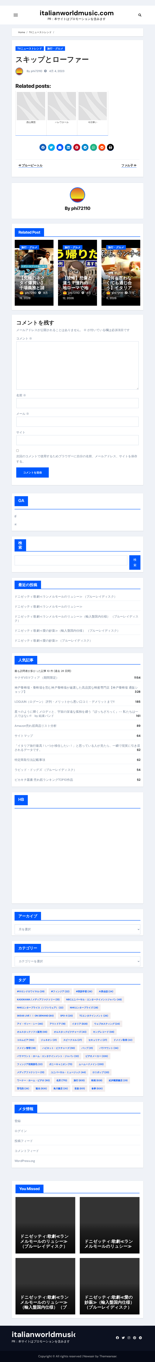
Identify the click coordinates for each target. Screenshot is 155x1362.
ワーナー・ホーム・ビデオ (33, 1080)
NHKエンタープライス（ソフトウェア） (40, 1007)
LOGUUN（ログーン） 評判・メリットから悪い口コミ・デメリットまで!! (65, 702)
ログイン (21, 1131)
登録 (18, 1121)
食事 (97, 1088)
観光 (41, 1088)
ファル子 (127, 165)
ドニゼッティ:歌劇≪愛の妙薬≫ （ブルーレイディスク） (53, 641)
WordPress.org (25, 1161)
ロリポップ (100, 1072)
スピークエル (72, 1039)
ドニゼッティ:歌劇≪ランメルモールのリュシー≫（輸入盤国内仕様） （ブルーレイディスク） (44, 1304)
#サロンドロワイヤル (30, 991)
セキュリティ (97, 1039)
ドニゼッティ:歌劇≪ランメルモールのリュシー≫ (49, 606)
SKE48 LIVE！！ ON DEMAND (35, 1015)
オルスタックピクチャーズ (70, 1031)
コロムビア (25, 1039)
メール (22, 414)
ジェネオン (49, 1039)
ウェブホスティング (107, 1023)
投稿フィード (24, 1141)
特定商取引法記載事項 (30, 760)
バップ (87, 1048)
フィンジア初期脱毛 (30, 1064)
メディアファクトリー (30, 1072)
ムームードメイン (91, 1064)
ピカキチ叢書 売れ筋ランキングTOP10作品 (44, 780)
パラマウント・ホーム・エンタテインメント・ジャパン (48, 1056)
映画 (96, 1080)
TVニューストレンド (29, 48)
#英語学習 (84, 991)
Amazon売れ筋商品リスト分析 (36, 726)
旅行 (79, 1080)
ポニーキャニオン (60, 1064)
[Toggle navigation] (16, 15)
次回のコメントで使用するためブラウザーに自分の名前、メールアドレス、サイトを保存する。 (76, 458)
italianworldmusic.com (77, 13)
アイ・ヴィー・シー (30, 1023)
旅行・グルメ (55, 48)
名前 (21, 395)
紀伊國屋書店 (118, 1080)
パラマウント (108, 1048)
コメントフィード (27, 1151)
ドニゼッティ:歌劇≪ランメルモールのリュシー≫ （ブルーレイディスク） (66, 597)
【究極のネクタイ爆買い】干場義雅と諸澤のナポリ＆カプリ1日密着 (34, 287)
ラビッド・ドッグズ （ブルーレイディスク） (46, 770)
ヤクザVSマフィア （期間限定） (37, 678)
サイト (20, 432)
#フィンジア (60, 991)
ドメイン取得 (123, 1039)
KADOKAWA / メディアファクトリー (38, 999)
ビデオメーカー (96, 1056)
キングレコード (103, 1031)
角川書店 (60, 1088)
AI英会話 (106, 991)
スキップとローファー (52, 59)
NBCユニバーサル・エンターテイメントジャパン (94, 999)
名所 (61, 1080)
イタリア (80, 1023)
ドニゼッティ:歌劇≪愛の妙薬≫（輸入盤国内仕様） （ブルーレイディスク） (67, 631)
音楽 (79, 1088)
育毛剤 (23, 1088)
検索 (20, 545)
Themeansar (107, 1356)
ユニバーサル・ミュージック (68, 1072)
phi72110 (80, 208)
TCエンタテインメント (93, 1015)
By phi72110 (34, 71)
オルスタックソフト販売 (32, 1031)
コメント (24, 338)
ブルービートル (32, 165)
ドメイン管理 (26, 1048)
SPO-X (66, 1015)
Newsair (89, 1356)
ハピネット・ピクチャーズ (58, 1048)
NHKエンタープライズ (84, 1007)
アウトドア (57, 1023)
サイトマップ (24, 736)
